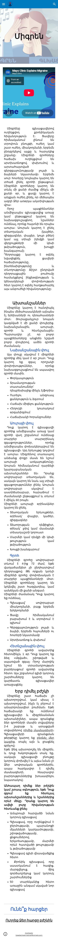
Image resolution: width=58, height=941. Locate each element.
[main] (29, 36)
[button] (3, 4)
